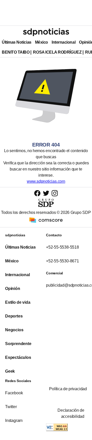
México (41, 42)
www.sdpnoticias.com (46, 181)
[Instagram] (55, 193)
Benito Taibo (15, 52)
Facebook (14, 393)
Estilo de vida (17, 302)
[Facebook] (37, 193)
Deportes (13, 316)
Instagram (13, 420)
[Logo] (46, 32)
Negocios (14, 330)
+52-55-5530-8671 (62, 261)
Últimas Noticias (16, 42)
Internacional (63, 42)
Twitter (11, 407)
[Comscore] (46, 220)
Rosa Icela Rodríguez (57, 52)
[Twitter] (46, 193)
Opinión (12, 288)
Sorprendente (18, 343)
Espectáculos (18, 357)
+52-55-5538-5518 (62, 247)
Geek (10, 371)
